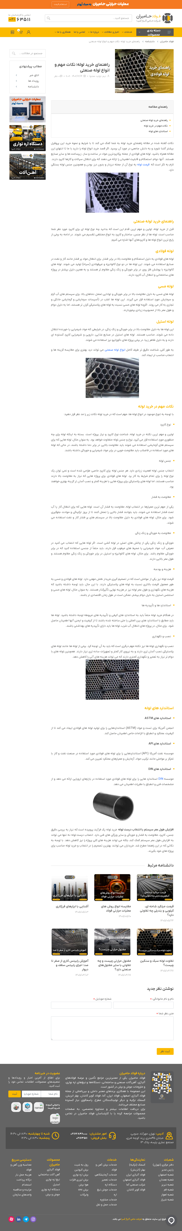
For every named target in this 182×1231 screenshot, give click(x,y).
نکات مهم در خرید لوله (156, 126)
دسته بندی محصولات (153, 32)
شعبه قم (169, 1189)
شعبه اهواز (167, 1194)
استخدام (26, 1185)
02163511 (81, 1138)
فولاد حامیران (167, 41)
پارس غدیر (168, 1170)
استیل (56, 1184)
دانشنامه (150, 41)
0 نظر (57, 76)
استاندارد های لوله (158, 131)
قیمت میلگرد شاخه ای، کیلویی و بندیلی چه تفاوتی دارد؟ (157, 911)
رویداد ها (33, 81)
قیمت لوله (143, 164)
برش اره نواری (80, 1175)
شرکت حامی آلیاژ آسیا (131, 1219)
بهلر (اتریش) (138, 1170)
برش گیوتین (81, 1170)
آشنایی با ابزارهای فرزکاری (72, 907)
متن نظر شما (165, 1014)
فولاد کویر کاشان (136, 1189)
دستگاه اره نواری (50, 1189)
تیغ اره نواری (53, 1179)
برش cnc (83, 1189)
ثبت (14, 1094)
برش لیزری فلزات (78, 1180)
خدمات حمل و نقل (106, 1204)
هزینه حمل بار (23, 1175)
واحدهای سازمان (22, 1194)
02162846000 (79, 1134)
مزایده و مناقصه (22, 1189)
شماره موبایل (102, 999)
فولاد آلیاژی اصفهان (134, 1180)
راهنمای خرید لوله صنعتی (154, 120)
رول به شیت (81, 1165)
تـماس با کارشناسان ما (19, 15)
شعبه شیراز (167, 1199)
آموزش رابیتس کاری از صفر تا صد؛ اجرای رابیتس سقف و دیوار (69, 965)
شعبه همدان (166, 1180)
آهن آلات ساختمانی (49, 1174)
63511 (20, 20)
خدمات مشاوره (108, 1199)
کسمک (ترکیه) (137, 1165)
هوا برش (83, 1185)
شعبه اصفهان (166, 1175)
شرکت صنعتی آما (135, 1185)
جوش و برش (53, 1194)
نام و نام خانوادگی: (162, 999)
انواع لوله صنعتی (115, 350)
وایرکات (84, 1194)
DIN (160, 779)
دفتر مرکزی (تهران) (163, 1165)
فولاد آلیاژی (53, 1169)
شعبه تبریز (167, 1185)
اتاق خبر (34, 75)
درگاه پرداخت (24, 1180)
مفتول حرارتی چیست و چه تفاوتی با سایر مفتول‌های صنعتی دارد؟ (114, 965)
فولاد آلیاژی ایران (135, 1175)
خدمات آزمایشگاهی (106, 1175)
